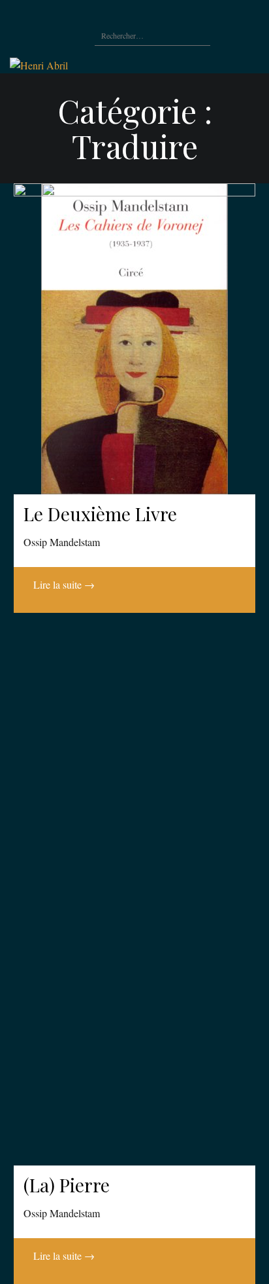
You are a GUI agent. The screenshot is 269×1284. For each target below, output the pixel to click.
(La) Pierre (67, 1185)
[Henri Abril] (39, 64)
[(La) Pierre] (134, 674)
